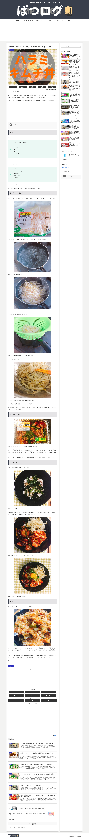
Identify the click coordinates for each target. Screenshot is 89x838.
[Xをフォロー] (16, 700)
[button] (48, 695)
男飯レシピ (11, 666)
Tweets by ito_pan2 (65, 167)
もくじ (14, 124)
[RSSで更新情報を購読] (49, 700)
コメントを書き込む (32, 824)
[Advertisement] (44, 32)
